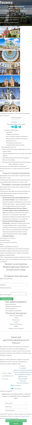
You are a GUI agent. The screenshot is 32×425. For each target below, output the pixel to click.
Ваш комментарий (5, 294)
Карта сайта (5, 379)
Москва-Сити (16, 320)
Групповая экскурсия (12, 19)
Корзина (28, 8)
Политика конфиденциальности (22, 372)
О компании (22, 368)
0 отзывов (14, 122)
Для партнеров (22, 378)
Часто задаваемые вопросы (23, 374)
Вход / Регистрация (16, 8)
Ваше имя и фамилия (6, 278)
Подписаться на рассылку (16, 6)
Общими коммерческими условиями (17, 416)
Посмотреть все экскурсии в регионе (16, 10)
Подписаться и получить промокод (16, 420)
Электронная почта (5, 287)
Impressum (23, 381)
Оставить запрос (6, 299)
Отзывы (22, 366)
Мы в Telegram (17, 388)
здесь (1, 170)
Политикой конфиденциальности (11, 418)
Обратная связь (22, 376)
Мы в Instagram (17, 385)
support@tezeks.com (7, 376)
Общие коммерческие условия (23, 370)
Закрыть (16, 423)
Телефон (2, 285)
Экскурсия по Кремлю (16, 324)
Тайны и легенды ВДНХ (16, 315)
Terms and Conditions (23, 383)
